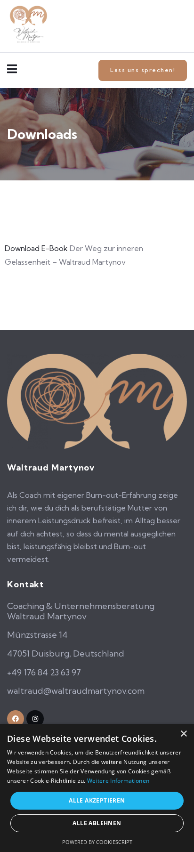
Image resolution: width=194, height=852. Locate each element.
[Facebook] (15, 718)
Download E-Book (36, 248)
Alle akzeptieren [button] (97, 800)
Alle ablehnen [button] (97, 823)
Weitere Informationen (118, 781)
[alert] (97, 788)
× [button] (183, 734)
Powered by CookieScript (97, 841)
